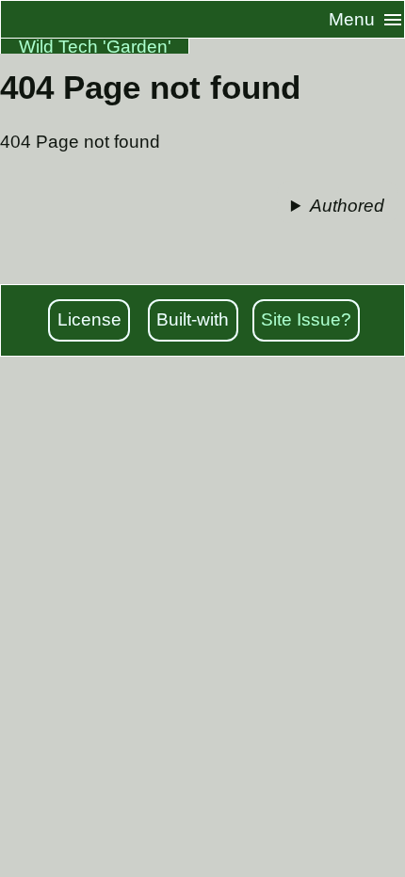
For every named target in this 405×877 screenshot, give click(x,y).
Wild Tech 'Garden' (95, 46)
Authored (347, 205)
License (89, 319)
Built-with (192, 319)
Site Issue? (306, 319)
